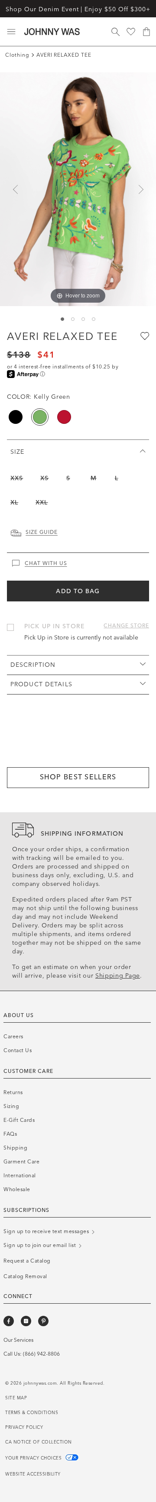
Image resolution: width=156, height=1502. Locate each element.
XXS (16, 478)
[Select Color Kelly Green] (40, 417)
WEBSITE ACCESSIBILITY (33, 1474)
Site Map (16, 1398)
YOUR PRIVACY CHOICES (34, 1458)
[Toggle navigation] (11, 31)
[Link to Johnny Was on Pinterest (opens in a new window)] (43, 1321)
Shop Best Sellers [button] (78, 777)
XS (44, 478)
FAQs (10, 1134)
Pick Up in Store (54, 626)
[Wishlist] (131, 31)
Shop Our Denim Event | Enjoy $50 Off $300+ (78, 9)
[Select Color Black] (15, 417)
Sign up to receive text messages (47, 1231)
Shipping (15, 1148)
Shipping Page (117, 975)
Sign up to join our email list (40, 1245)
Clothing (17, 55)
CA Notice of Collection (38, 1442)
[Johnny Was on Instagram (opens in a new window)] (26, 1321)
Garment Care (21, 1162)
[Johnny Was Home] (52, 31)
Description (32, 665)
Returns (13, 1092)
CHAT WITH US (46, 563)
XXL (42, 502)
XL (14, 502)
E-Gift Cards (19, 1120)
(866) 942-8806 (41, 1354)
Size (17, 451)
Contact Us (17, 1050)
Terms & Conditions (31, 1412)
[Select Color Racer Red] (64, 417)
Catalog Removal (25, 1276)
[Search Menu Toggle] (115, 31)
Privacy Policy (24, 1427)
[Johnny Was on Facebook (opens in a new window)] (8, 1321)
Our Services (18, 1340)
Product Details (41, 684)
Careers (13, 1037)
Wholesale (16, 1189)
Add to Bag (78, 591)
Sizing (11, 1106)
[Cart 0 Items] (146, 31)
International (19, 1176)
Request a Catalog (27, 1261)
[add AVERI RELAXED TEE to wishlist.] (144, 335)
